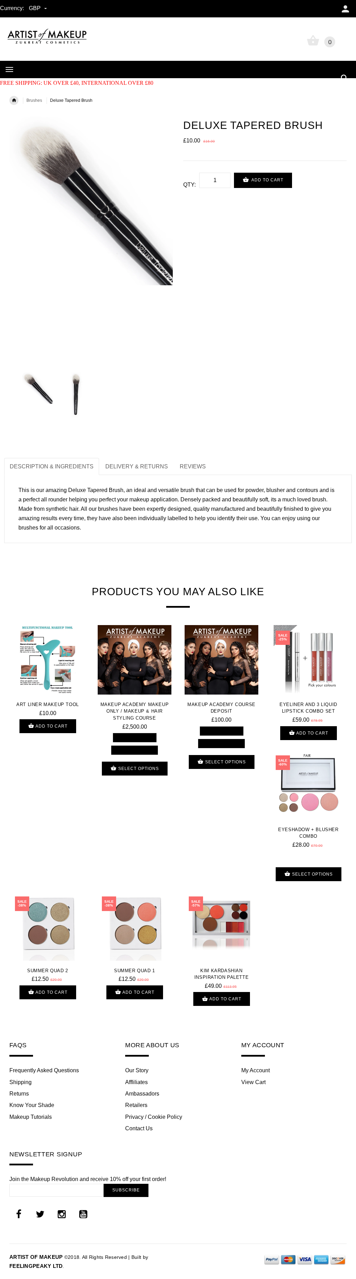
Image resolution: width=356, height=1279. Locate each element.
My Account (255, 1070)
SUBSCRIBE (126, 1190)
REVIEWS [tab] (193, 466)
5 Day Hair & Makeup (134, 750)
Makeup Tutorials (30, 1117)
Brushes (34, 100)
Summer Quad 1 (134, 970)
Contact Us (139, 1128)
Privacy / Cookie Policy (153, 1117)
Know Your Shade (31, 1105)
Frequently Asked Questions (44, 1070)
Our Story (136, 1070)
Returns (19, 1094)
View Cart (253, 1082)
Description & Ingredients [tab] (52, 466)
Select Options (138, 768)
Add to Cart (266, 180)
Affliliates (136, 1082)
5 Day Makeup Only (135, 737)
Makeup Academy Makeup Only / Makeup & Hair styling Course (134, 711)
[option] (91, 201)
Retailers (136, 1105)
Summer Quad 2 (47, 970)
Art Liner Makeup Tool (47, 704)
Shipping (20, 1082)
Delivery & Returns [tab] (136, 466)
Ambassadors (142, 1094)
